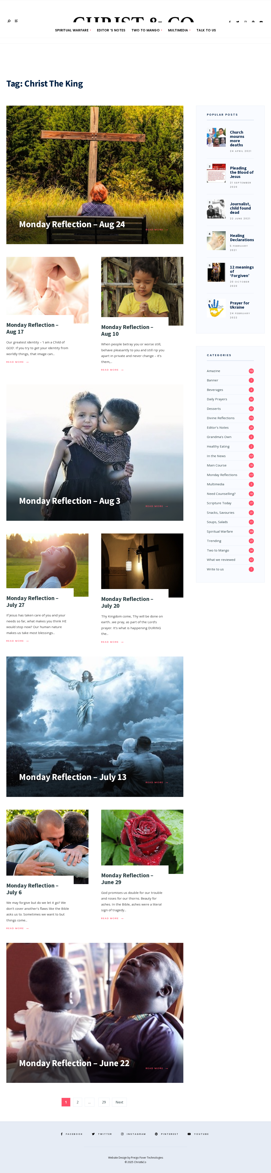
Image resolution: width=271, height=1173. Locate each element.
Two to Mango (145, 30)
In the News (216, 456)
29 (104, 1102)
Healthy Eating (218, 446)
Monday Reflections (222, 475)
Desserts (214, 408)
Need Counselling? (221, 493)
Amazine (213, 371)
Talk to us (206, 30)
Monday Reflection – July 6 (32, 889)
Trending (214, 541)
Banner (212, 380)
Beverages (215, 390)
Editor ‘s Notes (111, 30)
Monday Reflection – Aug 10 (127, 330)
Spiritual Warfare (71, 30)
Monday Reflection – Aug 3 (69, 500)
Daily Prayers (217, 399)
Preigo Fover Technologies (147, 1157)
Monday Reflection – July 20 (127, 602)
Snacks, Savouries (220, 512)
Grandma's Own (219, 437)
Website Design (117, 1157)
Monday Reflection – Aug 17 (32, 328)
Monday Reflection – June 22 (74, 1063)
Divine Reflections (221, 418)
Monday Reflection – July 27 (32, 601)
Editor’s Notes (218, 427)
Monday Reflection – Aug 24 (72, 224)
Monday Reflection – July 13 (73, 776)
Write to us (215, 569)
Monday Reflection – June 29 (127, 878)
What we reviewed (221, 559)
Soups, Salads (217, 522)
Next (119, 1102)
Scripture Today (219, 503)
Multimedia (178, 30)
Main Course (217, 465)
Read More (157, 229)
